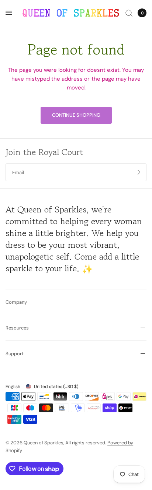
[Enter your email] (139, 172)
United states (56, 386)
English (13, 386)
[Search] (129, 13)
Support (15, 353)
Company (16, 302)
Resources (17, 328)
